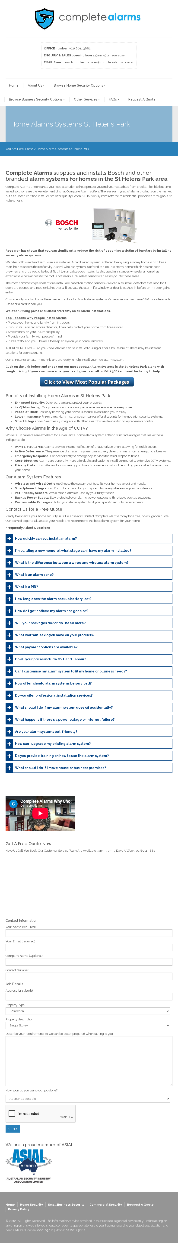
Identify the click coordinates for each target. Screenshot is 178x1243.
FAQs (114, 99)
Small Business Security (66, 1204)
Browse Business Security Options (37, 99)
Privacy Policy (18, 1209)
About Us (36, 85)
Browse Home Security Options (79, 85)
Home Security (31, 1204)
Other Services (87, 99)
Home (14, 85)
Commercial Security (105, 1204)
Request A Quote (142, 99)
